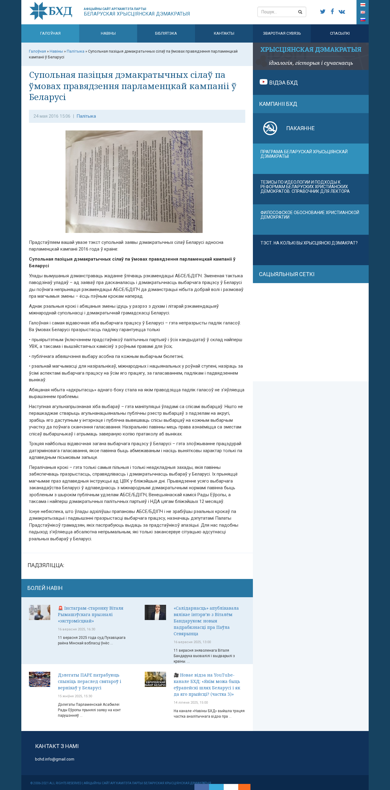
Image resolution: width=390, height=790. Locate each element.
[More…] (241, 787)
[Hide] (247, 787)
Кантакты (224, 33)
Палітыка (86, 116)
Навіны (108, 33)
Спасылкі (340, 33)
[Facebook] (201, 787)
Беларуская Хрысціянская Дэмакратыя (137, 12)
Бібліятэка (166, 33)
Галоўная (50, 33)
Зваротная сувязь (282, 33)
